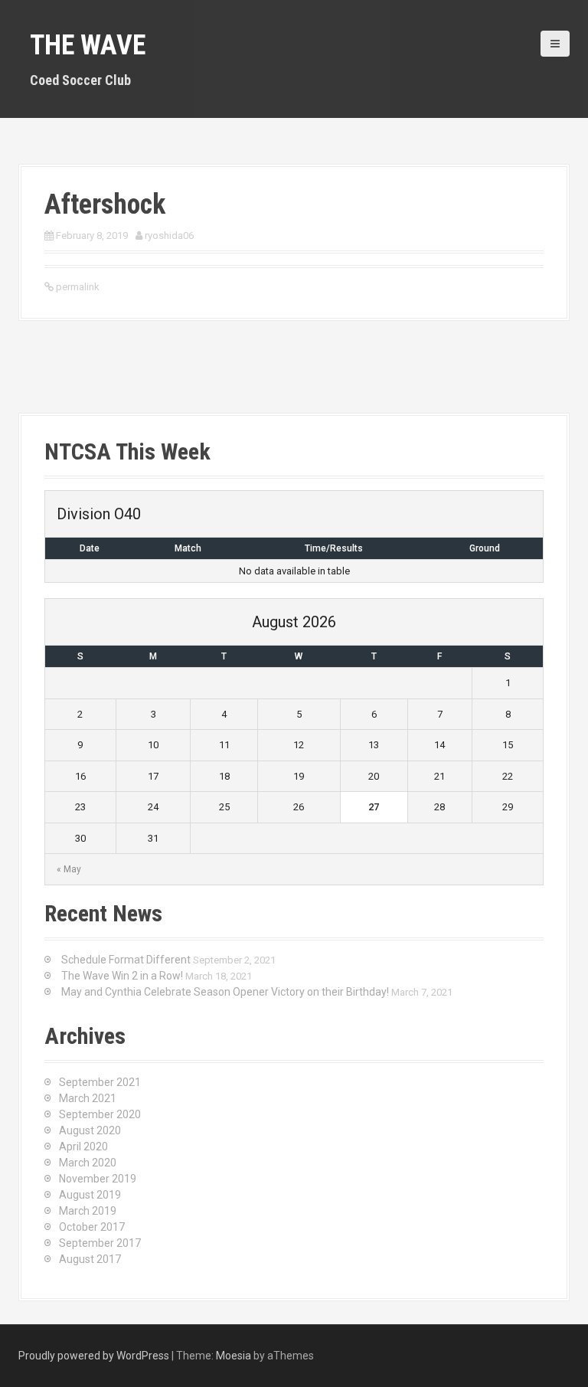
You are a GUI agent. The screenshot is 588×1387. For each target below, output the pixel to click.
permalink (77, 287)
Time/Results (334, 548)
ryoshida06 (169, 235)
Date (90, 548)
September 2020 (100, 1114)
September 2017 (100, 1243)
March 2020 (87, 1162)
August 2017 (90, 1259)
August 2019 (90, 1195)
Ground (484, 548)
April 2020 (83, 1146)
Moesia (233, 1355)
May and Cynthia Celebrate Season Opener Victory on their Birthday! (225, 992)
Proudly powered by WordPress (93, 1355)
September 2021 (100, 1082)
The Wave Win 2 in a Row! (122, 976)
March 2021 (87, 1098)
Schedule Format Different (126, 960)
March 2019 (87, 1211)
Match (188, 548)
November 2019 (97, 1179)
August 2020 (90, 1130)
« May (69, 869)
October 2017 (92, 1227)
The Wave (87, 45)
